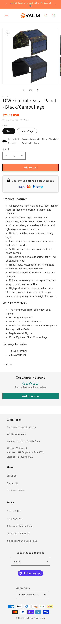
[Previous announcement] (6, 4)
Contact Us (12, 483)
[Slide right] (37, 90)
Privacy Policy (14, 511)
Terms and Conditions (18, 533)
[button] (6, 15)
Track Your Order (15, 490)
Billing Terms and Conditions (22, 540)
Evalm (25, 618)
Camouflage (27, 131)
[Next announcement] (55, 4)
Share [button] (9, 364)
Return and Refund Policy (20, 525)
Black (9, 131)
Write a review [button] (30, 396)
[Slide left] (23, 90)
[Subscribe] (46, 562)
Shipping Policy (15, 518)
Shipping (5, 120)
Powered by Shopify (36, 618)
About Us (11, 475)
